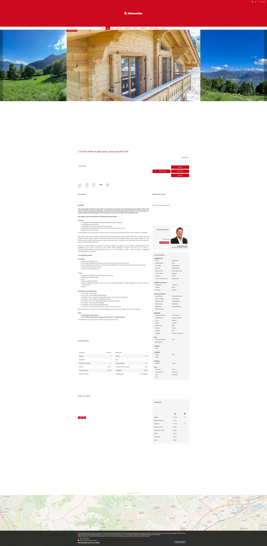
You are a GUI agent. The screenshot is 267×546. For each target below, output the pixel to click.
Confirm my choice (179, 542)
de (261, 1)
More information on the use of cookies (89, 542)
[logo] (133, 13)
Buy (108, 28)
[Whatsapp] (84, 418)
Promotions (127, 28)
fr (259, 1)
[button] (1, 63)
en (264, 1)
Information (143, 28)
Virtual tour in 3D (153, 28)
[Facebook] (79, 418)
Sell (112, 28)
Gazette (135, 28)
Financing (180, 175)
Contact (163, 28)
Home (102, 28)
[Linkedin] (82, 418)
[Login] (252, 2)
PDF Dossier (180, 171)
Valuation (119, 28)
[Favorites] (249, 2)
